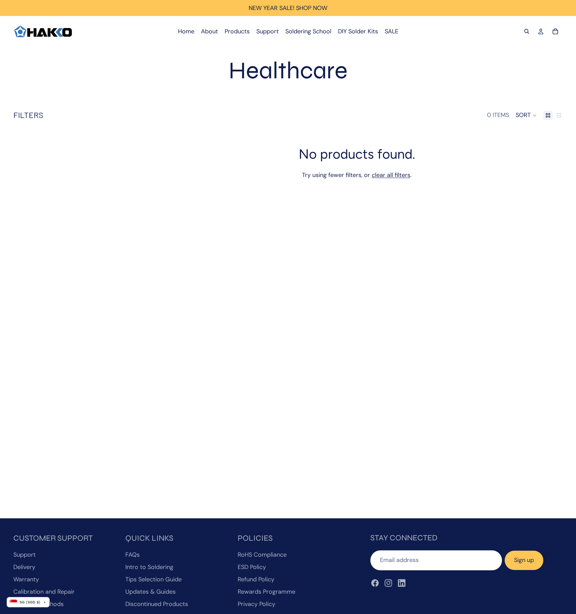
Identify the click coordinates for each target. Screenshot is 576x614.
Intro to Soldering (149, 567)
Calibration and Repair (44, 592)
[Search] (526, 31)
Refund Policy (256, 579)
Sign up (524, 560)
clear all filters (391, 175)
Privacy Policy (256, 604)
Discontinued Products (156, 604)
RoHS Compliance (262, 555)
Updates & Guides (150, 592)
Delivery (24, 567)
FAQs (132, 555)
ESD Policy (252, 567)
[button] (526, 115)
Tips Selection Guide (153, 579)
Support (24, 555)
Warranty (26, 579)
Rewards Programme (266, 592)
